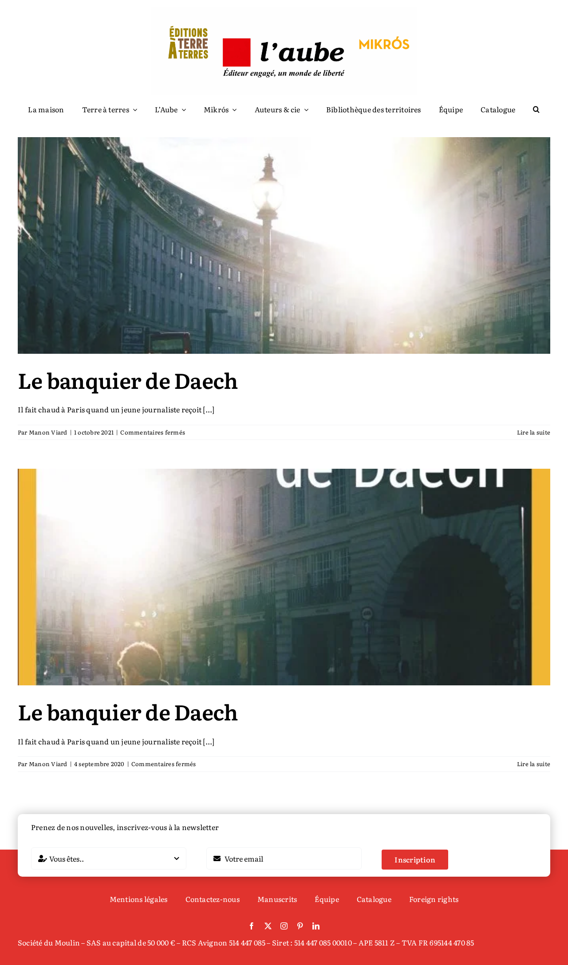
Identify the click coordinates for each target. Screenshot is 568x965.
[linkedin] (316, 925)
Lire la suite (533, 432)
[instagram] (284, 925)
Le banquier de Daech (128, 379)
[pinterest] (300, 925)
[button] (536, 109)
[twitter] (268, 925)
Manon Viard (48, 432)
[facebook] (251, 925)
